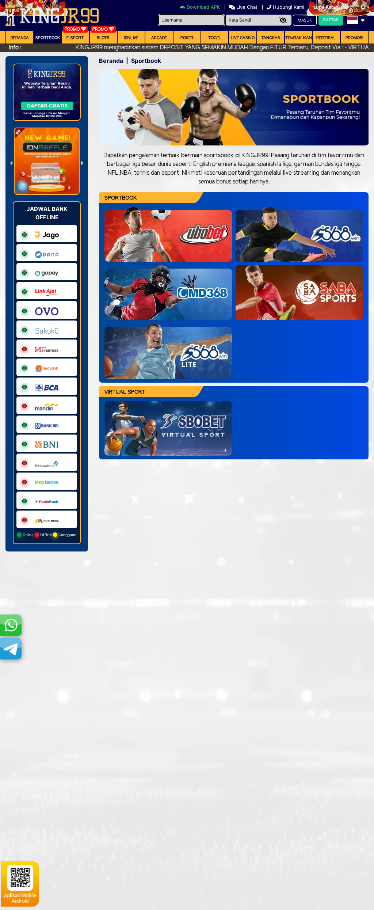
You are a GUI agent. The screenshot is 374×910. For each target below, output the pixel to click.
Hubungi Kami (288, 7)
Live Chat (246, 7)
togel (214, 38)
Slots (103, 38)
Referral (326, 38)
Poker (186, 38)
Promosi (354, 38)
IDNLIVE (131, 38)
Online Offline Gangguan (49, 534)
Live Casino (243, 38)
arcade (159, 38)
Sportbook (47, 38)
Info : (15, 47)
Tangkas (270, 38)
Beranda (20, 38)
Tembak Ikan (298, 38)
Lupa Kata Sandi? (333, 7)
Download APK (203, 7)
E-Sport (75, 38)
